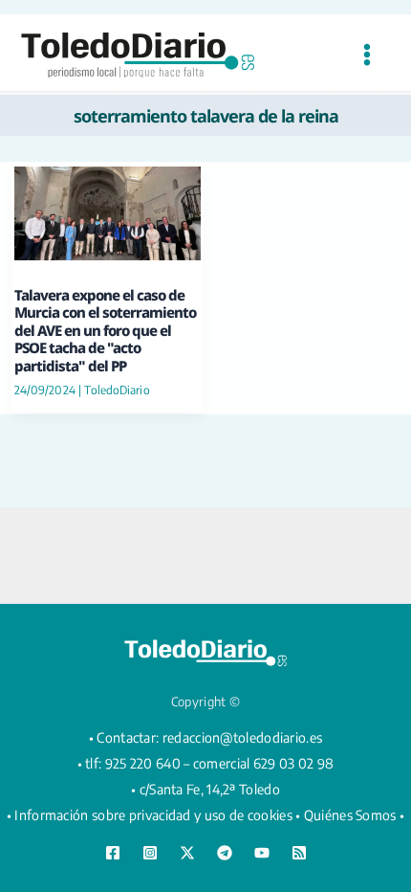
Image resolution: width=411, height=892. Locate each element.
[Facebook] (112, 852)
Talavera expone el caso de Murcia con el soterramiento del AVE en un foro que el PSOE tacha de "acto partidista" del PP (105, 330)
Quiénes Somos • (354, 815)
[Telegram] (224, 852)
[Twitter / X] (187, 852)
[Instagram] (150, 852)
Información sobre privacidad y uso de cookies (153, 815)
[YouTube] (262, 852)
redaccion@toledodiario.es (242, 737)
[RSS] (299, 852)
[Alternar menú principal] (366, 55)
